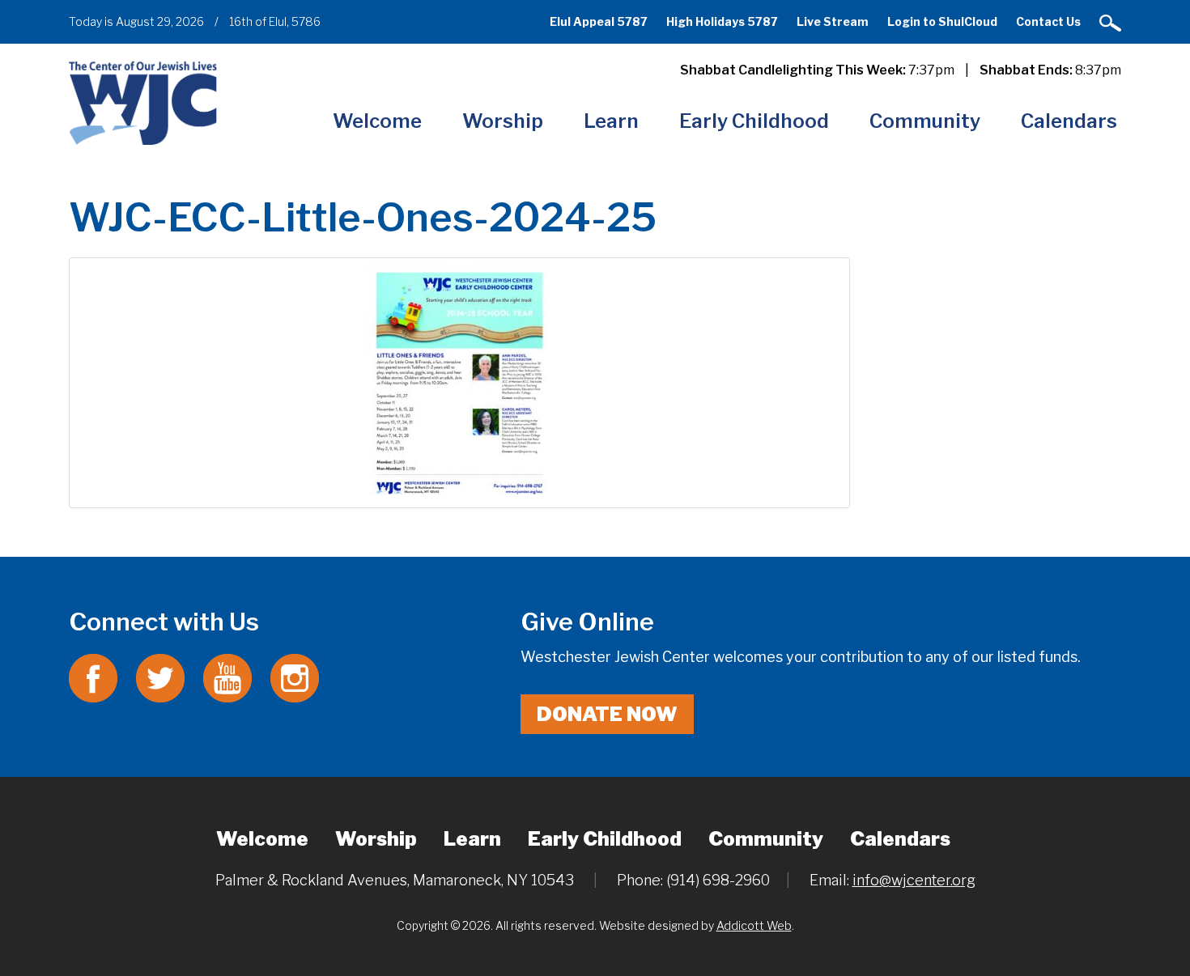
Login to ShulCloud (942, 21)
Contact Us (1048, 21)
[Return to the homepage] (143, 102)
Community (924, 121)
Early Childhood (754, 121)
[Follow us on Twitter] (160, 676)
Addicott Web (754, 925)
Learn (611, 121)
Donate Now (607, 714)
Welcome (377, 121)
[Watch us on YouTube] (227, 676)
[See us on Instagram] (294, 676)
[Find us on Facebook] (93, 676)
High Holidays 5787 (722, 21)
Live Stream (833, 21)
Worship (502, 121)
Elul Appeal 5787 (599, 21)
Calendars (1069, 121)
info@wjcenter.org (913, 880)
